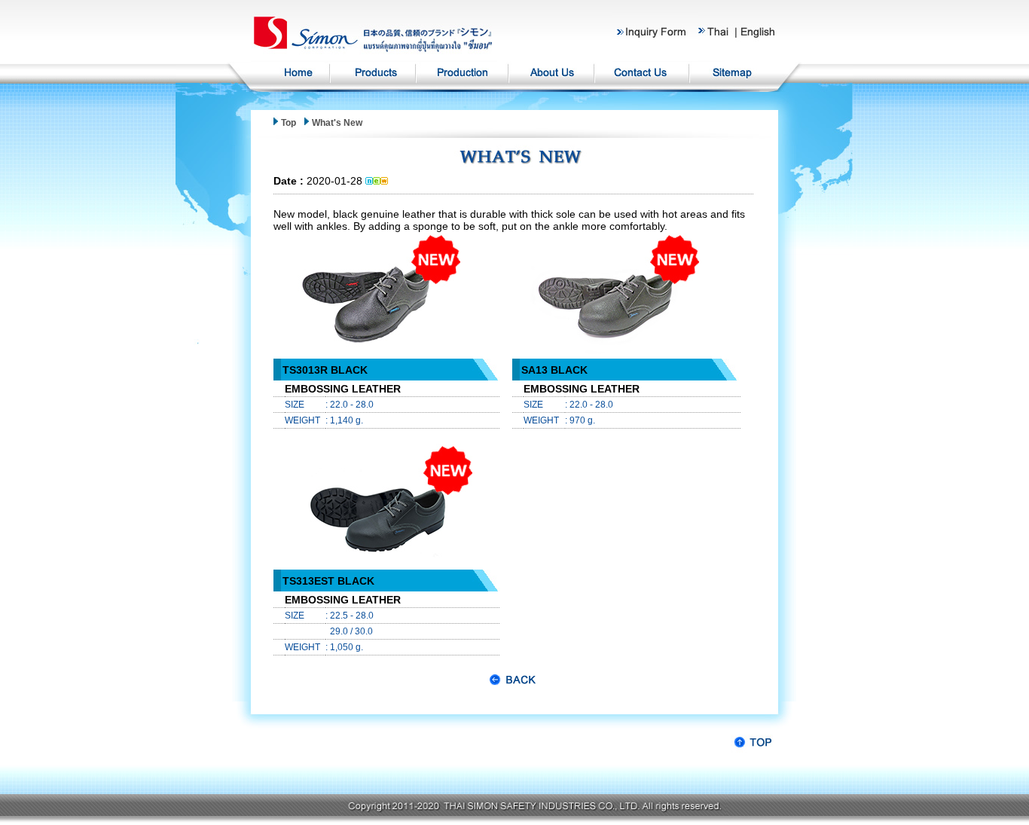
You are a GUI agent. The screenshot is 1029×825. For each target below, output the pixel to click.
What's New (337, 123)
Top (289, 123)
